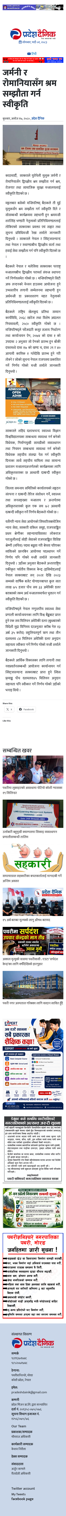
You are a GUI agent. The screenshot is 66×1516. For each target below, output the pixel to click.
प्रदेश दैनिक (38, 118)
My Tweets (18, 1494)
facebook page (22, 1499)
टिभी (33, 54)
